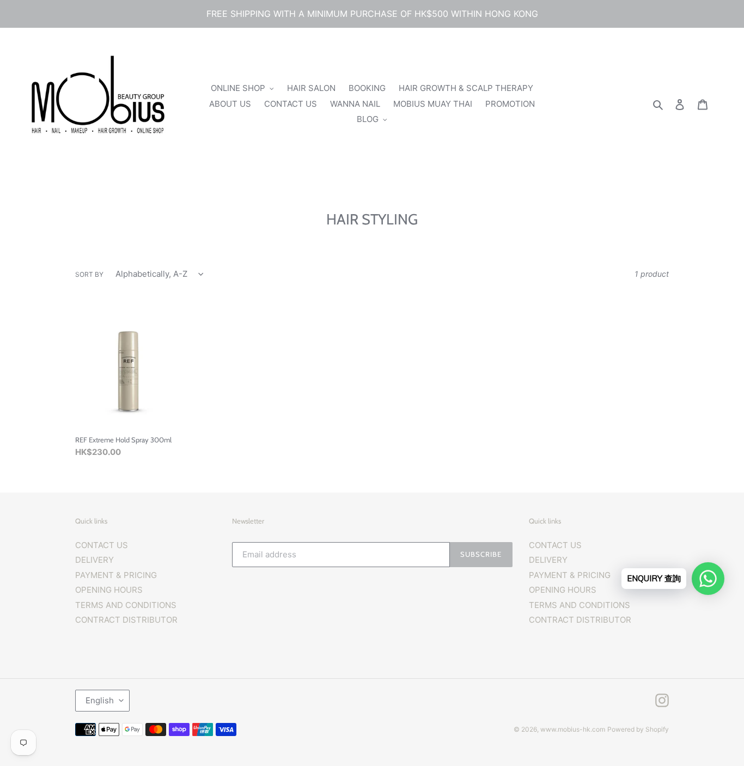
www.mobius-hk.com (572, 729)
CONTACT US (101, 545)
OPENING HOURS (109, 590)
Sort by (89, 274)
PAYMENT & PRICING (116, 575)
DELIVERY (94, 560)
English (100, 700)
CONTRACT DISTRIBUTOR (126, 620)
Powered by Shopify (638, 729)
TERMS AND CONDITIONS (125, 605)
